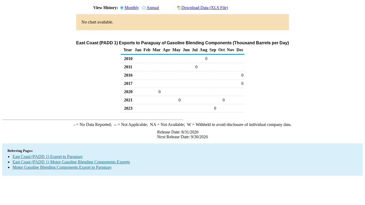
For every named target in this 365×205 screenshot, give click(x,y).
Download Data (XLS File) (204, 7)
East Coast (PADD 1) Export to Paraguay (48, 156)
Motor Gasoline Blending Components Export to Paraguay (62, 167)
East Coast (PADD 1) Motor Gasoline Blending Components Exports (71, 162)
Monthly (132, 7)
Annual (152, 7)
